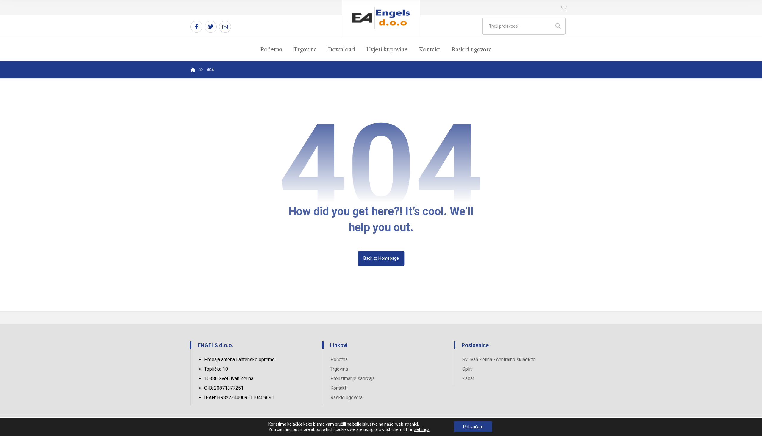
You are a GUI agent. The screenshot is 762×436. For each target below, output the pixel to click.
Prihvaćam (473, 426)
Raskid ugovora (346, 397)
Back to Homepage (381, 258)
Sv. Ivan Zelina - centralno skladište (498, 359)
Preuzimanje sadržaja (352, 378)
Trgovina (339, 369)
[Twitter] (211, 27)
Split (467, 369)
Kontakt (338, 388)
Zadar (468, 378)
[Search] (558, 26)
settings (422, 429)
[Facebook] (196, 27)
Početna (339, 359)
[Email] (225, 27)
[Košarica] (563, 7)
